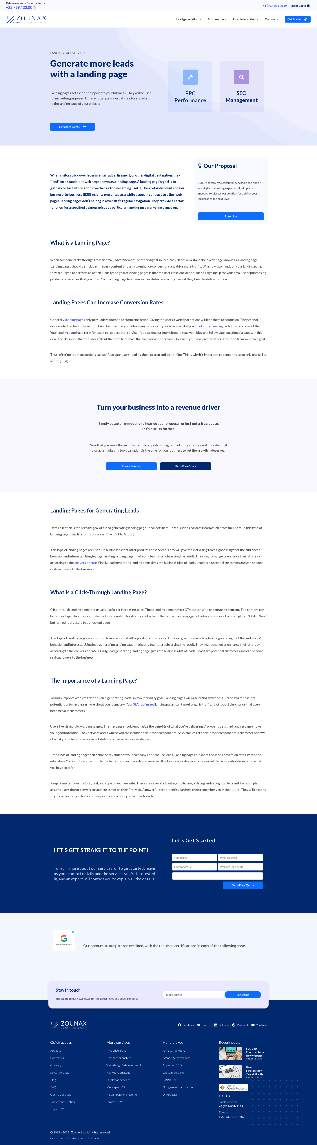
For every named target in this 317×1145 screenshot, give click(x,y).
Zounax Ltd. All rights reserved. (90, 1132)
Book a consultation (62, 1102)
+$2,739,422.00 (20, 7)
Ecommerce (216, 19)
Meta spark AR (115, 1087)
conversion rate (85, 563)
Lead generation (187, 19)
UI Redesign (170, 1094)
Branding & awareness (176, 1057)
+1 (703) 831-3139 (275, 5)
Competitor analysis (118, 1057)
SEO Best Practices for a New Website (255, 1052)
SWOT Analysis (59, 1072)
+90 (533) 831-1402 (232, 1116)
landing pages (75, 320)
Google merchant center (178, 1087)
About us (55, 1050)
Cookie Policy (58, 1138)
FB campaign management (122, 1094)
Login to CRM (58, 1109)
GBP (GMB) (170, 1080)
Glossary (55, 1065)
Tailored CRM (114, 1102)
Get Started (294, 19)
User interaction (244, 19)
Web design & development (123, 1065)
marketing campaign (210, 326)
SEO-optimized (144, 704)
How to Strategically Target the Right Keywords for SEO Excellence (256, 1074)
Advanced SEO (172, 1065)
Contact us (57, 1057)
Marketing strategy (118, 1072)
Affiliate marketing (174, 1050)
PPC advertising (116, 1050)
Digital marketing (173, 1072)
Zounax (270, 19)
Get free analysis (60, 1094)
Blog (53, 1080)
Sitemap (95, 1138)
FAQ (53, 1087)
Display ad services (118, 1080)
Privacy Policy (78, 1138)
